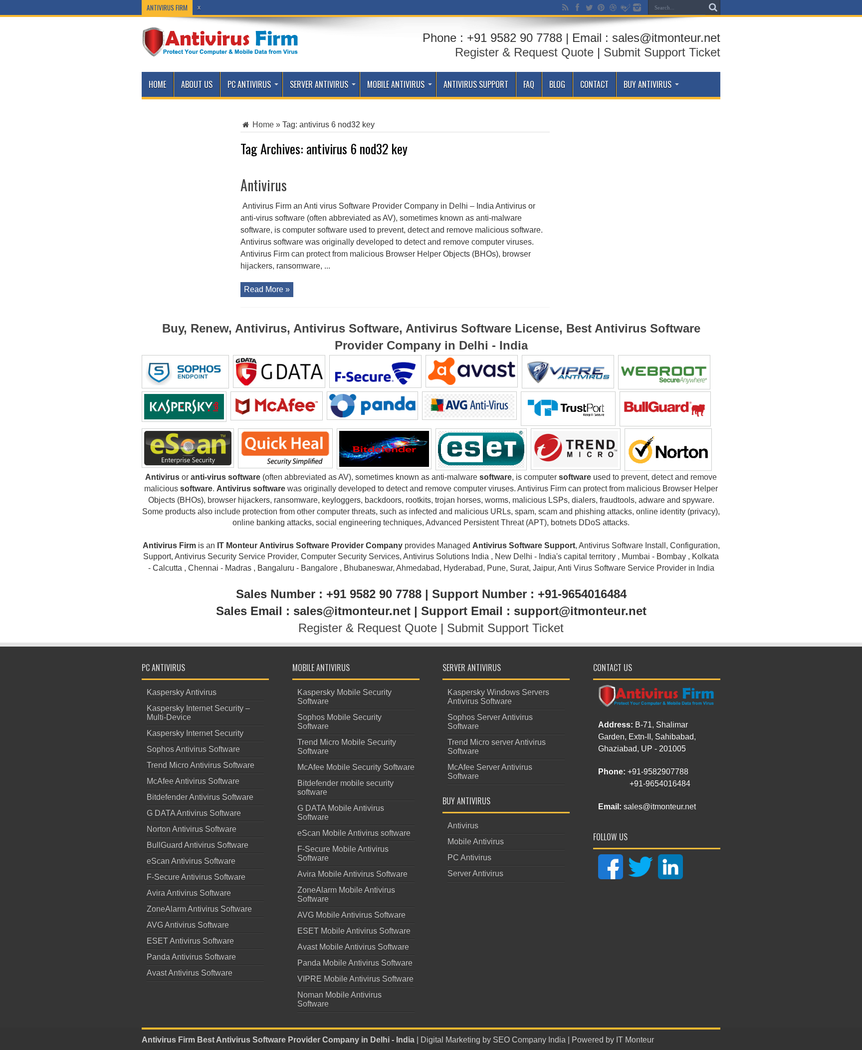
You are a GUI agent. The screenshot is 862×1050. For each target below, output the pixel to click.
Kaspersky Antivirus (181, 692)
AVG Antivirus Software (188, 925)
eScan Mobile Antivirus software (354, 833)
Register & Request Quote (524, 52)
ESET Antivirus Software (190, 941)
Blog (557, 84)
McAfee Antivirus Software (193, 781)
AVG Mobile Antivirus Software (351, 915)
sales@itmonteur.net (660, 806)
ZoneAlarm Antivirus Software (199, 909)
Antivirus (263, 185)
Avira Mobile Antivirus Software (352, 874)
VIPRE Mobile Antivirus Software (355, 979)
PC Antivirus (249, 84)
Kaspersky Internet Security (195, 733)
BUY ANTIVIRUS (647, 84)
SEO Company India (529, 1040)
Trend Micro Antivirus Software (200, 765)
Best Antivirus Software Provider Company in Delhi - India (306, 1040)
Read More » (267, 289)
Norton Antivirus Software (191, 829)
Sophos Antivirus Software (193, 749)
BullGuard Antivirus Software (197, 845)
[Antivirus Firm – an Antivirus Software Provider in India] (221, 49)
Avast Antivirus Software (189, 973)
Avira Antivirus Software (189, 893)
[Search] (712, 7)
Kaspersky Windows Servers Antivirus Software (498, 696)
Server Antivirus (319, 84)
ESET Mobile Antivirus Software (354, 931)
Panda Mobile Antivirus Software (355, 963)
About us (197, 84)
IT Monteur (635, 1040)
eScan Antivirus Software (191, 861)
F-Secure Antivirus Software (196, 877)
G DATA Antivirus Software (194, 813)
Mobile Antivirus (396, 84)
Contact (594, 84)
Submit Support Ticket (662, 52)
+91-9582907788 (658, 771)
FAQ (528, 84)
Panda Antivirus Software (191, 957)
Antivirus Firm (168, 1040)
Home (157, 84)
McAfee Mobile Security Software (356, 767)
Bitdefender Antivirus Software (200, 797)
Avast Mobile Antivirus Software (353, 947)
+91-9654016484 (660, 783)
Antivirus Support (475, 84)
